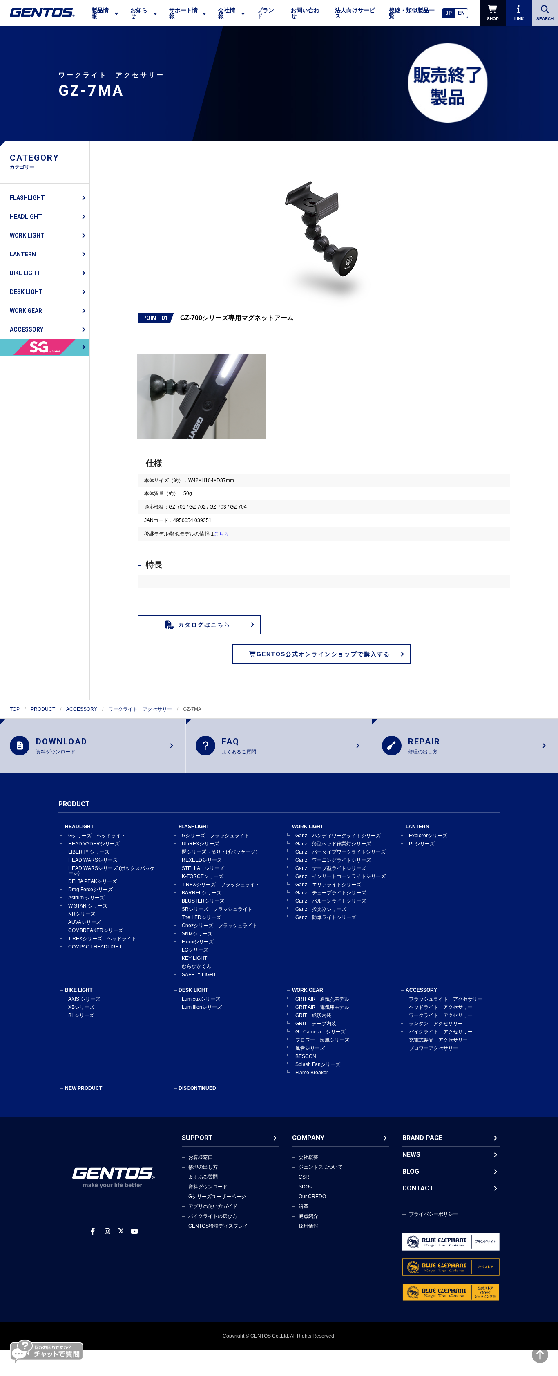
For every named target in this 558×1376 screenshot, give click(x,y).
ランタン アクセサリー (436, 1023)
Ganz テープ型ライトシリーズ (330, 868)
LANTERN (23, 254)
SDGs (305, 1187)
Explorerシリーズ (428, 835)
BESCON (305, 1056)
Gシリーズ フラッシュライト (215, 835)
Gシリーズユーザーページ (217, 1196)
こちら (221, 534)
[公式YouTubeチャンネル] (134, 1231)
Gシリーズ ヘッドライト (97, 835)
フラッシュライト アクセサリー (445, 999)
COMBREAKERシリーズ (95, 930)
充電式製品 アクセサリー (438, 1040)
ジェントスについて (321, 1167)
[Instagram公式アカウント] (107, 1231)
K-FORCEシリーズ (202, 876)
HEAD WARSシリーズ (93, 860)
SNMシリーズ (197, 934)
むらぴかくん (196, 966)
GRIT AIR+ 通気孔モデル (322, 999)
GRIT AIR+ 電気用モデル (322, 1007)
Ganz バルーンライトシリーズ (330, 901)
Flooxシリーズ (198, 942)
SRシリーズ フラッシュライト (217, 909)
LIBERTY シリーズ (88, 852)
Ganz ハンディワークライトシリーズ (338, 835)
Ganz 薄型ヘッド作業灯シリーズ (333, 844)
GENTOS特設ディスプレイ (218, 1226)
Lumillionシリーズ (202, 1007)
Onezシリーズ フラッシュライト (219, 925)
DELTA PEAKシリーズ (92, 881)
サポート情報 (183, 13)
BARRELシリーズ (201, 893)
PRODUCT (43, 709)
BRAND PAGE (422, 1138)
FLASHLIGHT (27, 198)
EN (461, 13)
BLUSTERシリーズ (203, 901)
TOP (15, 709)
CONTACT (418, 1188)
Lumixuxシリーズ (201, 999)
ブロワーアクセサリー (433, 1048)
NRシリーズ (81, 914)
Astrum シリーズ (86, 898)
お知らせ (138, 13)
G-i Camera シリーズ (320, 1032)
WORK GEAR (26, 310)
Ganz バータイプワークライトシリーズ (340, 852)
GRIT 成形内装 (313, 1015)
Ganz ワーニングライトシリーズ (333, 860)
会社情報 (226, 13)
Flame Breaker (311, 1073)
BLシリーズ (81, 1015)
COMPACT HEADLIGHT (95, 947)
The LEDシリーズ (201, 917)
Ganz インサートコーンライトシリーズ (340, 876)
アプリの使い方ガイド (212, 1206)
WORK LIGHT (27, 235)
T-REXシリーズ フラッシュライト (221, 884)
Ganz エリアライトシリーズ (328, 884)
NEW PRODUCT (83, 1088)
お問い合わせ (305, 13)
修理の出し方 (203, 1167)
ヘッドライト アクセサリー (441, 1007)
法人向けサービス (355, 13)
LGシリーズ (195, 950)
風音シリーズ (310, 1048)
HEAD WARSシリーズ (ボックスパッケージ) (111, 870)
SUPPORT (197, 1138)
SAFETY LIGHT (199, 974)
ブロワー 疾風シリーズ (322, 1040)
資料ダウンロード (208, 1187)
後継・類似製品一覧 (412, 13)
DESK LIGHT (26, 292)
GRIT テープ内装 (315, 1023)
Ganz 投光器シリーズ (320, 909)
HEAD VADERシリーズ (94, 844)
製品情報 (100, 13)
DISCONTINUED (197, 1088)
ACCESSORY (26, 329)
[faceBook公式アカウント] (93, 1231)
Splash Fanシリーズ (317, 1064)
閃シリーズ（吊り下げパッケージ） (221, 852)
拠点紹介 (308, 1216)
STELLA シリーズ (203, 868)
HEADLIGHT (26, 216)
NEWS (411, 1155)
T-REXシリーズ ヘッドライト (102, 938)
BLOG (410, 1171)
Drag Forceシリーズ (90, 889)
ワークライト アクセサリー (140, 709)
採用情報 (308, 1226)
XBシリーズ (81, 1007)
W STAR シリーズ (87, 906)
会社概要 (308, 1157)
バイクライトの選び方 (212, 1216)
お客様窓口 (200, 1157)
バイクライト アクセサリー (441, 1032)
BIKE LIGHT (25, 273)
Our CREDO (312, 1196)
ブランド (265, 13)
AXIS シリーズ (84, 999)
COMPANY (308, 1138)
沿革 (303, 1206)
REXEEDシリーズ (202, 860)
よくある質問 (203, 1177)
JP (449, 13)
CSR (304, 1177)
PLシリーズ (422, 844)
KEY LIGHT (194, 958)
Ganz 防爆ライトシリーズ (325, 917)
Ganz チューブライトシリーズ (330, 893)
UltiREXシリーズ (200, 844)
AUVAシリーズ (84, 922)
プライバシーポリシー (433, 1214)
